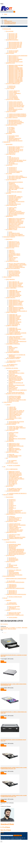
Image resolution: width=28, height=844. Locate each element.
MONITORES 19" (13, 590)
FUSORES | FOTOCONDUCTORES (17, 339)
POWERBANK (12, 548)
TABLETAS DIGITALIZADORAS (17, 212)
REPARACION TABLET (14, 255)
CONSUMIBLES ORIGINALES (13, 334)
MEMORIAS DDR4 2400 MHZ (16, 71)
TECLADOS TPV (13, 482)
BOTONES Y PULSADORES (15, 574)
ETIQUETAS (12, 348)
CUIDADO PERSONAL (11, 604)
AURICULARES (13, 207)
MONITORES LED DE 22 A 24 (16, 149)
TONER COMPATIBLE (11, 312)
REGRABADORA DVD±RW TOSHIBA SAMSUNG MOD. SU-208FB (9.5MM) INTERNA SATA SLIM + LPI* (14, 768)
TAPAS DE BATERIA (14, 572)
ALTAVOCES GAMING (14, 172)
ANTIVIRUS (12, 137)
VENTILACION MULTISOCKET (16, 105)
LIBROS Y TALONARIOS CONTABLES (15, 381)
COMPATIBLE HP (13, 290)
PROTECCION (9, 486)
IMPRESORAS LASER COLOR (16, 221)
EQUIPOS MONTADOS (11, 125)
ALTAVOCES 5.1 (13, 170)
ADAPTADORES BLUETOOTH (16, 421)
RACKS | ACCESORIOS (14, 465)
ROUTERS (11, 433)
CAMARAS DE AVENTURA (15, 531)
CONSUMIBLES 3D (10, 362)
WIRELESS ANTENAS (14, 448)
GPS (10, 564)
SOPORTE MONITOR (14, 151)
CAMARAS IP (12, 435)
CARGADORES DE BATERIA (16, 161)
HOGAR (5, 598)
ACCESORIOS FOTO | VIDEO (16, 529)
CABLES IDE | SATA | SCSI (15, 413)
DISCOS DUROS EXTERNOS (16, 182)
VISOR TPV (11, 484)
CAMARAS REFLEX (14, 528)
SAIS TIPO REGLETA (14, 157)
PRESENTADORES (13, 200)
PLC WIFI (11, 461)
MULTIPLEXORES (13, 457)
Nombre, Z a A (14, 627)
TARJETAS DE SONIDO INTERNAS (17, 114)
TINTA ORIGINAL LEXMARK (16, 286)
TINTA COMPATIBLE (11, 287)
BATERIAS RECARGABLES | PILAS (17, 160)
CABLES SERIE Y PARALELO (16, 412)
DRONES (11, 566)
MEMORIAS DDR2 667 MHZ (15, 78)
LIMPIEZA (8, 600)
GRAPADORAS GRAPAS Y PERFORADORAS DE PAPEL (16, 378)
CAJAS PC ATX (12, 94)
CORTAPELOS (12, 607)
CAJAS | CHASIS (10, 88)
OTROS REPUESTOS (14, 274)
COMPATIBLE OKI (13, 320)
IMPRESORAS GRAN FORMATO (17, 218)
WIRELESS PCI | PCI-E (14, 443)
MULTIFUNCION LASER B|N (16, 223)
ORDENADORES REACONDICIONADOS (16, 578)
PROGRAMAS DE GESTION (15, 140)
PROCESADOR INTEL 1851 (15, 44)
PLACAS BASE (9, 31)
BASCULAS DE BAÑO (14, 606)
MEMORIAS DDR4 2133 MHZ (16, 72)
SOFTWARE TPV (13, 481)
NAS (10, 190)
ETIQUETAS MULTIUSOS (15, 376)
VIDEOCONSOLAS (10, 514)
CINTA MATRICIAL (13, 340)
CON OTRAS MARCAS (14, 296)
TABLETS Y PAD (10, 247)
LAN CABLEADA (10, 430)
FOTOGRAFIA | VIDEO (11, 521)
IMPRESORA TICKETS (14, 471)
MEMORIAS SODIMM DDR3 (16, 81)
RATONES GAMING (14, 199)
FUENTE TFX (12, 87)
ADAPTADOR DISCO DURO (16, 61)
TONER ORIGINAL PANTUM (16, 307)
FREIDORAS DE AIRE (14, 613)
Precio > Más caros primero (10, 628)
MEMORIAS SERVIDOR (14, 82)
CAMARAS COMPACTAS (15, 527)
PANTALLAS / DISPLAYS (15, 570)
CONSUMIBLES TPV (14, 476)
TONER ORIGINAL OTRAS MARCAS (18, 311)
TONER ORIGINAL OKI (14, 309)
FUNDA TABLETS (13, 257)
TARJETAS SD (12, 184)
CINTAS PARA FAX (13, 342)
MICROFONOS (12, 210)
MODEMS (11, 439)
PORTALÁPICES (13, 388)
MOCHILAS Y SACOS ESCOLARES (17, 399)
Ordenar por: (3, 626)
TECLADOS (9, 173)
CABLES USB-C (13, 408)
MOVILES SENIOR (13, 545)
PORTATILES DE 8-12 (14, 246)
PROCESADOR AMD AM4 (15, 45)
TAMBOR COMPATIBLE (12, 325)
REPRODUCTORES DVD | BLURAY (17, 512)
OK (20, 835)
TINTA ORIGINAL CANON (15, 284)
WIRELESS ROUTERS (14, 444)
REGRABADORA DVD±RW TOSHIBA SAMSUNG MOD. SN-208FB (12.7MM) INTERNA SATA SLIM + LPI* (14, 796)
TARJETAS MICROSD (14, 187)
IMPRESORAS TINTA (14, 225)
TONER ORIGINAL (10, 297)
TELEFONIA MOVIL (11, 542)
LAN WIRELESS (10, 441)
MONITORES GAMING (14, 148)
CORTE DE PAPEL (13, 375)
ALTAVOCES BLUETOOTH (15, 171)
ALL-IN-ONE (12, 581)
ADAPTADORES (10, 419)
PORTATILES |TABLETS (9, 236)
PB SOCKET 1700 (13, 33)
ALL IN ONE (12, 131)
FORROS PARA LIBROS (14, 398)
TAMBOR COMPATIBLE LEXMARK (17, 332)
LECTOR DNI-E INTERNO (15, 123)
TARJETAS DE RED (13, 432)
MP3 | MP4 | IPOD (13, 189)
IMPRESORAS (9, 216)
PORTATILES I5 (12, 584)
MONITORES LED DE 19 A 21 (16, 150)
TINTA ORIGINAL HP (14, 281)
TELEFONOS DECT (13, 560)
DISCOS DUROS (10, 53)
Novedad (3, 627)
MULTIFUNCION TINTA (15, 224)
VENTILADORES (13, 617)
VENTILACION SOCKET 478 (16, 104)
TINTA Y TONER (7, 277)
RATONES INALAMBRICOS (15, 196)
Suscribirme (16, 835)
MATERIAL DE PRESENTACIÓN (17, 385)
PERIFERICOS (6, 142)
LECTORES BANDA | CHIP (15, 477)
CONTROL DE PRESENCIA (12, 491)
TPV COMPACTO (13, 483)
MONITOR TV (12, 152)
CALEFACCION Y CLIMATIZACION (15, 615)
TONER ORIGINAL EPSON (15, 303)
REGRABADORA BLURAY (15, 121)
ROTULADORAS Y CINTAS (13, 358)
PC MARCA (11, 129)
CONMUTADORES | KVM (15, 455)
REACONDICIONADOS (9, 576)
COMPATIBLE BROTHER (15, 291)
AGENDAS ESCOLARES (15, 396)
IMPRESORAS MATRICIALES (16, 222)
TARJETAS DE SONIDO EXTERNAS (17, 115)
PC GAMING (12, 128)
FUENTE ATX (12, 86)
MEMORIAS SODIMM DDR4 (16, 69)
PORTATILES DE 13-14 (14, 244)
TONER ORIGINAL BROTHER (16, 301)
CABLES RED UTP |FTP (14, 415)
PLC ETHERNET (13, 460)
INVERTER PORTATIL (14, 275)
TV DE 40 (11, 506)
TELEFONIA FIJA (10, 555)
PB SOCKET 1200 (13, 35)
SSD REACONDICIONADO (15, 596)
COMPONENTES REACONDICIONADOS (16, 594)
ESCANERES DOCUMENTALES (16, 235)
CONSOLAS (12, 516)
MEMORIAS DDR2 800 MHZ (15, 77)
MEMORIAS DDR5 (13, 66)
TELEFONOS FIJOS (13, 559)
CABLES (8, 404)
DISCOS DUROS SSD (14, 60)
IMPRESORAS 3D (13, 228)
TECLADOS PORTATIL (14, 273)
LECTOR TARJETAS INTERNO (16, 122)
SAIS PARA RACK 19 (14, 159)
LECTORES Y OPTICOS (11, 117)
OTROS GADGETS (10, 561)
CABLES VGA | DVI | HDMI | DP (16, 410)
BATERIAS (11, 571)
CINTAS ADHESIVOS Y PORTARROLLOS (14, 371)
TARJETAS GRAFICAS (11, 48)
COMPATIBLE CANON (14, 294)
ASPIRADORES (12, 602)
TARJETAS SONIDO (11, 111)
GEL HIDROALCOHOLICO (15, 488)
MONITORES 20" (13, 591)
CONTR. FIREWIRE (13, 429)
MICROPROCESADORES (12, 39)
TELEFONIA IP (12, 557)
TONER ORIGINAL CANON (15, 302)
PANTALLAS (12, 536)
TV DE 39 (11, 503)
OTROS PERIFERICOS (11, 205)
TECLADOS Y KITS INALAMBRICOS (18, 177)
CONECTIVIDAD (7, 402)
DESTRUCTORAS (13, 347)
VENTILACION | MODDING (13, 99)
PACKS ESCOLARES (14, 401)
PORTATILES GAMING (14, 242)
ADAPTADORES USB (14, 422)
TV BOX (11, 509)
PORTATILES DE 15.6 (14, 241)
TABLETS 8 (11, 251)
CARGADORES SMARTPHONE (16, 549)
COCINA (8, 610)
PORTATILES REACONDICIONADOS (15, 582)
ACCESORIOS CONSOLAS (15, 517)
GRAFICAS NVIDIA (13, 50)
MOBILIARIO (12, 386)
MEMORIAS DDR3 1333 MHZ (16, 75)
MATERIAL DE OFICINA (12, 368)
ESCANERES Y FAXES (11, 229)
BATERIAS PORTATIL (14, 270)
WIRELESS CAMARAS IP (15, 449)
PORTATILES (9, 239)
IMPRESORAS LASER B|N (15, 219)
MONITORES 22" (13, 593)
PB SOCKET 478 (13, 38)
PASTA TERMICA (13, 110)
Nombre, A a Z (8, 627)
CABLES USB (12, 407)
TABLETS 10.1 (12, 258)
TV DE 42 (11, 504)
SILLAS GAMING (13, 215)
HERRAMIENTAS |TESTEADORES (17, 438)
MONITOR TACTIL (13, 480)
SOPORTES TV (12, 508)
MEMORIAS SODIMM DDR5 (16, 67)
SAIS (10, 156)
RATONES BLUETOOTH (15, 197)
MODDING (11, 107)
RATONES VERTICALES (15, 204)
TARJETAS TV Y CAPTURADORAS (17, 116)
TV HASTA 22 (12, 499)
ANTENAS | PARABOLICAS (15, 510)
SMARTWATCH (12, 546)
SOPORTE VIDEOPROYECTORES (17, 537)
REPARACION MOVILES (12, 567)
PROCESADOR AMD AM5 (15, 47)
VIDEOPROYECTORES (14, 534)
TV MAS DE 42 (12, 505)
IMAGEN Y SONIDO (8, 494)
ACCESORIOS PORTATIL (12, 261)
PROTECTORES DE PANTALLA (16, 554)
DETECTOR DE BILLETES (15, 474)
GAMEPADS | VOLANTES (15, 211)
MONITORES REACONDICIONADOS (15, 588)
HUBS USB (11, 454)
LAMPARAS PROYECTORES (16, 538)
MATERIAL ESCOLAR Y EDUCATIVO (15, 393)
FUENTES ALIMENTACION (13, 83)
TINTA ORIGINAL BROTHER (16, 283)
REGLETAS (11, 162)
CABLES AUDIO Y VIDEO (15, 418)
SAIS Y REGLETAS (10, 154)
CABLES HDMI (12, 409)
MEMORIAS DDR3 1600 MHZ (16, 73)
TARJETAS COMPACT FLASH (16, 188)
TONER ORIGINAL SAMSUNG (16, 308)
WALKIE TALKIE (13, 565)
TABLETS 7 (11, 250)
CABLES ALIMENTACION (15, 414)
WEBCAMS (11, 208)
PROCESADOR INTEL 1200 (15, 43)
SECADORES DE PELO (14, 609)
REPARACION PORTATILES (13, 268)
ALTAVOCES (9, 165)
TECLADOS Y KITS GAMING (16, 176)
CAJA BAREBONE (13, 97)
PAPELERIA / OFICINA (8, 365)
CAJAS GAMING (13, 92)
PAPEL (10, 346)
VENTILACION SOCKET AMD (16, 106)
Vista (2, 630)
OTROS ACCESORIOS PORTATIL (17, 267)
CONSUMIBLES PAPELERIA (13, 343)
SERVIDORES (12, 132)
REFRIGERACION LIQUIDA (15, 109)
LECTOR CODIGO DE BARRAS (16, 478)
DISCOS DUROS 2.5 (13, 56)
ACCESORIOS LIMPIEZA (15, 357)
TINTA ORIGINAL (10, 279)
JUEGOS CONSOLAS (14, 519)
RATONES (8, 193)
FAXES (10, 232)
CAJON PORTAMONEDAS (15, 475)
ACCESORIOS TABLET (14, 253)
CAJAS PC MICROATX (14, 90)
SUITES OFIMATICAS (14, 139)
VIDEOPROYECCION (11, 532)
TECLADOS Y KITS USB (15, 178)
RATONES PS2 (12, 202)
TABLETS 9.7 (12, 252)
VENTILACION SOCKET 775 (16, 103)
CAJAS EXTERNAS (13, 185)
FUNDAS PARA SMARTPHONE (16, 550)
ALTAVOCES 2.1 (13, 168)
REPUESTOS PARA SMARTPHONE (17, 553)
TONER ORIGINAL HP (14, 300)
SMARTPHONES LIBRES (15, 544)
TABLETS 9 (11, 260)
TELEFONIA (6, 539)
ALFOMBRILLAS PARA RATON (16, 201)
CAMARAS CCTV (13, 436)
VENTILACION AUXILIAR (15, 101)
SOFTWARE (9, 133)
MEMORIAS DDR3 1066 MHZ (16, 76)
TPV (4, 466)
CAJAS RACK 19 (13, 95)
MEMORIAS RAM (10, 63)
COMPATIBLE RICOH (14, 323)
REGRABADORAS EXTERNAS (16, 213)
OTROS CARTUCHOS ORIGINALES (17, 341)
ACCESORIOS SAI (13, 163)
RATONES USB (12, 195)
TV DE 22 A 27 (12, 500)
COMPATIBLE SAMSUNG (15, 319)
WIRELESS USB (13, 450)
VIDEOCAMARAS (13, 526)
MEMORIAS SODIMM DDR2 (16, 80)
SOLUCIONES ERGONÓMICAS (16, 392)
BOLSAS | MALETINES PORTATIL (17, 263)
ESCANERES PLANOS (14, 233)
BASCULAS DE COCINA (15, 612)
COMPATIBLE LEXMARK (15, 295)
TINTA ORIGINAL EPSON (15, 285)
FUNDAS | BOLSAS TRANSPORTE (17, 525)
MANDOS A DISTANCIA (15, 511)
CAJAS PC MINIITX (13, 98)
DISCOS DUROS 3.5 (13, 58)
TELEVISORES (9, 497)
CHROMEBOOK (13, 585)
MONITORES (9, 144)
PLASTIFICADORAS (14, 351)
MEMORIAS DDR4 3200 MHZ (16, 65)
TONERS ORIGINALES (14, 337)
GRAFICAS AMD (13, 52)
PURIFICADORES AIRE (14, 489)
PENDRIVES (12, 183)
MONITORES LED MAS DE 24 (16, 146)
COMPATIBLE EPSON (14, 292)
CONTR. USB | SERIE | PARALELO (17, 427)
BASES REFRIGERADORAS (15, 266)
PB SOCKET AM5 (13, 37)
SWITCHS (11, 437)
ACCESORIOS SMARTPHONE (16, 551)
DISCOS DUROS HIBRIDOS (15, 59)
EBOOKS (11, 256)
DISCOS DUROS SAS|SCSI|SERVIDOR (18, 55)
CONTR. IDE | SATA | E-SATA (16, 426)
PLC (7, 458)
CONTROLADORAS (11, 424)
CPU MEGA (11, 127)
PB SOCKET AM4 (13, 36)
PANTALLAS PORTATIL (14, 272)
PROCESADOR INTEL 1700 (15, 42)
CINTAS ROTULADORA (15, 360)
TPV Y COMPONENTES (12, 469)
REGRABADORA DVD (14, 120)
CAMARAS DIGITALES (14, 523)
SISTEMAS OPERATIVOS (15, 138)
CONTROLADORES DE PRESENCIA (18, 493)
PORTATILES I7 (12, 587)
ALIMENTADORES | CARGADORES (17, 264)
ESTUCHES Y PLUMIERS (15, 397)
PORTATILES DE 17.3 (14, 245)
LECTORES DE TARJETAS (15, 191)
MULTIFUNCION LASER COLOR (17, 227)
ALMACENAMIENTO (11, 179)
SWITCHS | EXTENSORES (12, 452)
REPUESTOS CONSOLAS (15, 520)
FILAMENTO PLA (13, 364)
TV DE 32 (11, 501)
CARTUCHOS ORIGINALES (15, 336)
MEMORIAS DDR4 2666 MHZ (16, 70)
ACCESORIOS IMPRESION (12, 352)
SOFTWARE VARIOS (14, 135)
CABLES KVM (12, 416)
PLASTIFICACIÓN (13, 387)
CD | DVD (11, 349)
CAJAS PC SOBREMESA (15, 93)
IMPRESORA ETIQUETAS (15, 472)
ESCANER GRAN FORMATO (16, 234)
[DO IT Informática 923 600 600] (8, 10)
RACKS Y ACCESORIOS (12, 463)
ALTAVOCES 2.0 (13, 167)
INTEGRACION (7, 28)
